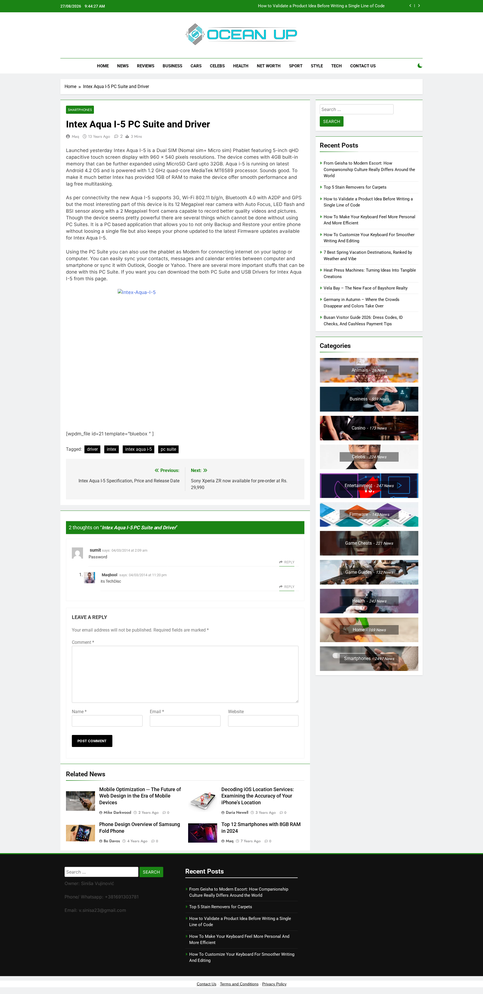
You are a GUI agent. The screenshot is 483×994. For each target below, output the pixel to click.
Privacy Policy (274, 984)
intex (111, 449)
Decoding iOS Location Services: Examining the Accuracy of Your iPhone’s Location (257, 796)
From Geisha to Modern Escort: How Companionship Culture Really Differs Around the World (369, 169)
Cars (196, 65)
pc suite (168, 449)
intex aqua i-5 (138, 449)
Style (317, 65)
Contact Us (363, 65)
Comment (83, 642)
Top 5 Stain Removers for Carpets (355, 187)
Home (103, 65)
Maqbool (109, 575)
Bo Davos (112, 841)
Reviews (145, 65)
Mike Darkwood (117, 812)
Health (240, 65)
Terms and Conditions (239, 984)
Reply (289, 562)
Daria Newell (237, 812)
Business (172, 65)
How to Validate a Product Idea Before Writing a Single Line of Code (321, 6)
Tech (336, 65)
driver (92, 449)
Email (157, 711)
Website (236, 711)
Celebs (217, 65)
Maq (75, 136)
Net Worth (269, 65)
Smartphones (80, 109)
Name (79, 711)
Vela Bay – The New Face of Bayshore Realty (366, 288)
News (123, 65)
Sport (295, 65)
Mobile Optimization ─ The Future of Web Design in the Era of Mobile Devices (140, 796)
